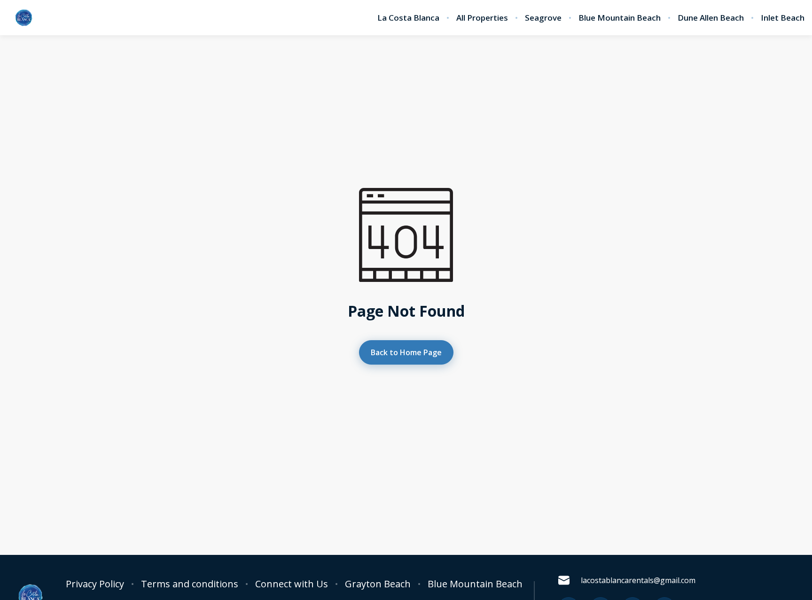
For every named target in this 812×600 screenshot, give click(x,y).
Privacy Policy (95, 584)
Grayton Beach (378, 584)
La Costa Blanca (408, 18)
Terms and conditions (189, 584)
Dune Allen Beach (711, 18)
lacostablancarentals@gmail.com (638, 580)
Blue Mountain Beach (619, 18)
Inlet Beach (782, 18)
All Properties (482, 18)
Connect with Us (291, 584)
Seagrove (543, 18)
